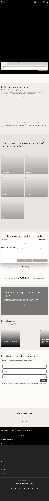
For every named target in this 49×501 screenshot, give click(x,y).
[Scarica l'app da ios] (25, 482)
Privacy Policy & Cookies (9, 493)
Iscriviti (43, 380)
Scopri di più (24, 310)
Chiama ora (25, 436)
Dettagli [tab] (24, 242)
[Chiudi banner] (47, 239)
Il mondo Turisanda (5, 469)
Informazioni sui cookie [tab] (40, 242)
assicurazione (16, 278)
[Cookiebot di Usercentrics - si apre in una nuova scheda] (39, 239)
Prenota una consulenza (8, 439)
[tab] (4, 63)
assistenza (22, 278)
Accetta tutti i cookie (40, 260)
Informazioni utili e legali (39, 493)
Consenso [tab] (8, 242)
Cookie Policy (43, 255)
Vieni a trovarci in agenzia (8, 443)
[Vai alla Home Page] (17, 2)
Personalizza (23, 260)
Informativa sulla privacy (22, 383)
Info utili (3, 466)
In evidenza (3, 473)
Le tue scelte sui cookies (24, 493)
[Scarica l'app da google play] (23, 482)
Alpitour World (4, 462)
